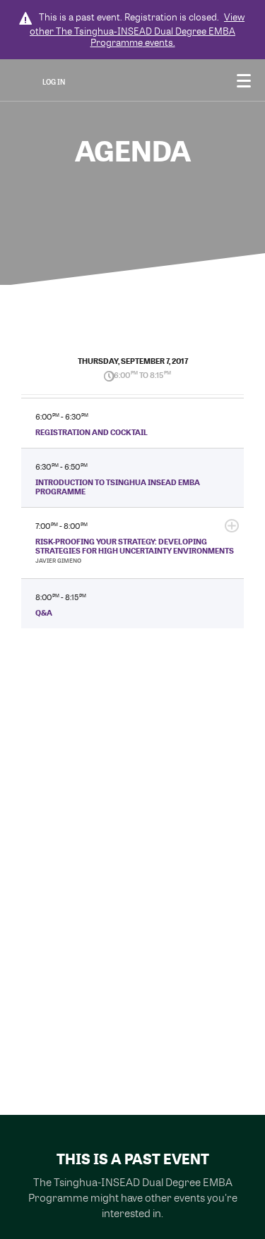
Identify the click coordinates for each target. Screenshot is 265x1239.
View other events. (137, 30)
